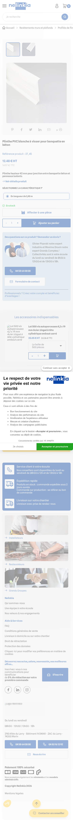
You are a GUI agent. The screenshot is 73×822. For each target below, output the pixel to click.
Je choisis (18, 446)
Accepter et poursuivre (55, 446)
